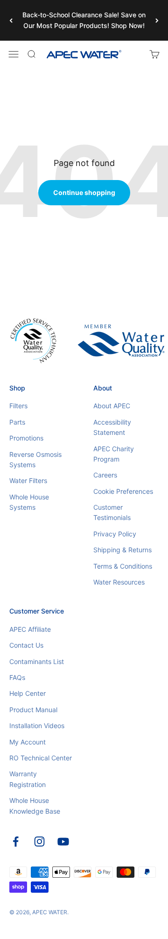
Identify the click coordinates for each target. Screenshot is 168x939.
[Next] (157, 20)
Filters (18, 406)
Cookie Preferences (123, 491)
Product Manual (33, 710)
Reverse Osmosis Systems (35, 459)
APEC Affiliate (30, 629)
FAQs (17, 677)
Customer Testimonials (112, 512)
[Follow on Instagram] (39, 841)
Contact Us (26, 645)
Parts (17, 422)
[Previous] (11, 20)
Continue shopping (84, 192)
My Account (27, 742)
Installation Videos (36, 726)
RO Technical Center (40, 758)
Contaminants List (36, 661)
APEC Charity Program (113, 454)
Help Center (27, 693)
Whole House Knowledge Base (34, 805)
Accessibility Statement (112, 427)
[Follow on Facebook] (15, 841)
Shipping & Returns (122, 550)
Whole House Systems (29, 502)
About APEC (111, 406)
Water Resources (119, 582)
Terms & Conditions (122, 566)
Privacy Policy (114, 534)
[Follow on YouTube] (63, 841)
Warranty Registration (27, 779)
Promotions (26, 438)
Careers (105, 475)
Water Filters (28, 480)
